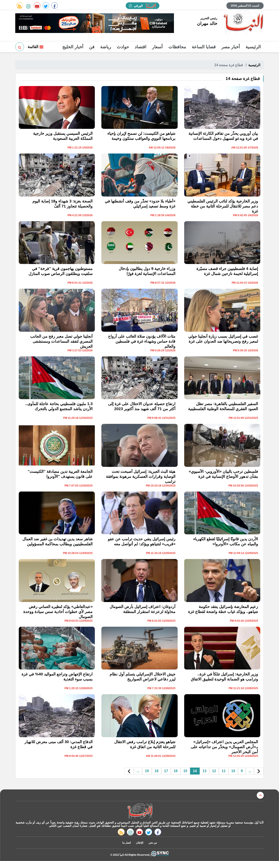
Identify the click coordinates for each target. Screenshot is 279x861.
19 (147, 771)
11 (224, 771)
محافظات (177, 46)
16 (176, 771)
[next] (129, 771)
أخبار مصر (230, 46)
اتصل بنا (126, 842)
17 (166, 771)
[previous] (259, 771)
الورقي (138, 5)
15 (185, 771)
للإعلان (139, 842)
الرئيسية (253, 46)
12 (214, 771)
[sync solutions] (160, 855)
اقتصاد (140, 46)
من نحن (153, 842)
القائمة (33, 47)
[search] (19, 46)
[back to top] (260, 795)
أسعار (157, 46)
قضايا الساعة (204, 46)
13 (204, 771)
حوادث (123, 46)
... (249, 771)
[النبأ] (243, 22)
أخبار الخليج (72, 46)
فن (92, 46)
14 (195, 771)
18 (156, 771)
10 (233, 771)
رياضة (105, 46)
